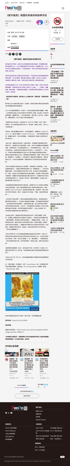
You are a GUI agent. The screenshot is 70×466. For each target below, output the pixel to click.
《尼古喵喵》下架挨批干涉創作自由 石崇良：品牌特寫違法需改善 (57, 75)
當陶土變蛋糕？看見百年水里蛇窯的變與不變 (57, 158)
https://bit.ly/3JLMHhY (19, 320)
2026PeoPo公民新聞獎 (57, 144)
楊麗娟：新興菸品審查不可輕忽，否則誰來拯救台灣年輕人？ (13, 364)
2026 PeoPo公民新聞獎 (42, 432)
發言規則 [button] (46, 386)
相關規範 (38, 414)
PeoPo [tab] (21, 385)
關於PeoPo (39, 411)
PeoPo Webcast (10, 431)
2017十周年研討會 (56, 431)
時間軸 (38, 417)
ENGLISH (22, 3)
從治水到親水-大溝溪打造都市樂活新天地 (57, 170)
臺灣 (12, 32)
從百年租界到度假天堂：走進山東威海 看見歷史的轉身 (57, 218)
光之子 (55, 174)
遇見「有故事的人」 (56, 439)
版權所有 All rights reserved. (15, 47)
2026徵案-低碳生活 (56, 428)
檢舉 (46, 22)
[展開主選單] (63, 8)
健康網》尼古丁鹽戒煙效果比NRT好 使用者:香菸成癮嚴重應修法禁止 (29, 364)
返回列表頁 (26, 396)
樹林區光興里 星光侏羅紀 (57, 205)
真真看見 (55, 208)
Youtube (11, 413)
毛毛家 (55, 162)
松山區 (22, 32)
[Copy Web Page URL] (20, 54)
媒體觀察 (22, 36)
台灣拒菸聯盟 (13, 371)
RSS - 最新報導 (40, 447)
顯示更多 (13, 43)
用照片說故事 (40, 439)
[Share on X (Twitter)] (13, 54)
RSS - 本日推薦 (40, 450)
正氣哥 (55, 232)
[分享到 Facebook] (10, 54)
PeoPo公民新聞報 (11, 428)
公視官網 (29, 3)
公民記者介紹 (9, 436)
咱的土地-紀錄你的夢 (42, 436)
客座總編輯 (8, 439)
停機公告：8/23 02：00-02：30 (56, 193)
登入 (8, 2)
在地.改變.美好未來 (56, 436)
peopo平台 (56, 196)
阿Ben (55, 222)
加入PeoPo (14, 3)
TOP (62, 457)
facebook (6, 413)
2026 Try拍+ (40, 428)
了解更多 (57, 39)
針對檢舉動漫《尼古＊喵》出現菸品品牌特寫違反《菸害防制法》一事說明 (57, 92)
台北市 (17, 32)
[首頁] (13, 8)
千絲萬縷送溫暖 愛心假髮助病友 (57, 181)
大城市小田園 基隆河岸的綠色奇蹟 (57, 229)
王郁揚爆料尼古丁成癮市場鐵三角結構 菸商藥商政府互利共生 (44, 364)
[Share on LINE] (16, 54)
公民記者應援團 (10, 434)
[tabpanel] (27, 391)
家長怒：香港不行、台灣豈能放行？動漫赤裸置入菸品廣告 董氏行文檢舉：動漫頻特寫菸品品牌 (57, 112)
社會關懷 (14, 36)
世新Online (56, 184)
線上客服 (36, 3)
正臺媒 (26, 371)
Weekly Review (41, 420)
